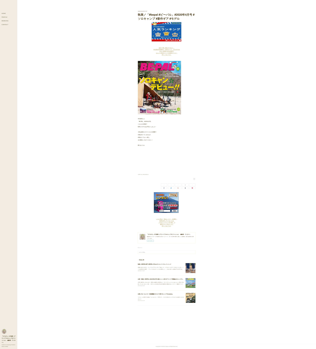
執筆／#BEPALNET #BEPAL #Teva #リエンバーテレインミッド (154, 264)
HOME (4, 13)
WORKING (5, 20)
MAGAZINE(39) (146, 174)
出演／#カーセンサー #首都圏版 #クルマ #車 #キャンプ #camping (155, 294)
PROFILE (4, 17)
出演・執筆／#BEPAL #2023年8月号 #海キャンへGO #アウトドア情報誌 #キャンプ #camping (162, 279)
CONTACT (5, 24)
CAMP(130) (140, 174)
